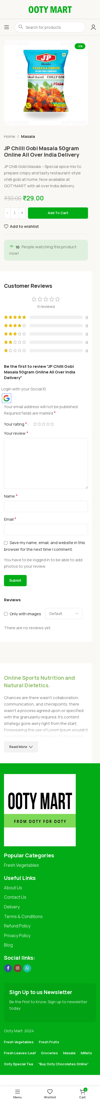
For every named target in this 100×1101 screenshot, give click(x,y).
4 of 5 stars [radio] (48, 424)
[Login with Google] (6, 398)
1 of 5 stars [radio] (35, 424)
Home (9, 136)
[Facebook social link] (8, 968)
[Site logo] (50, 9)
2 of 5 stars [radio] (39, 424)
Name (11, 496)
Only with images (25, 614)
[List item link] (50, 865)
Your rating (15, 424)
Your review (16, 433)
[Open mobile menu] (6, 27)
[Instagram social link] (18, 968)
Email (10, 519)
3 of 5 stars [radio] (43, 424)
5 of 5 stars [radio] (52, 424)
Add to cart (58, 212)
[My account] (93, 27)
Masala (28, 136)
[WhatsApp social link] (27, 968)
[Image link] (40, 810)
